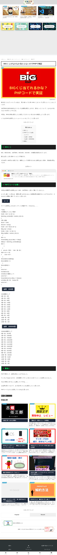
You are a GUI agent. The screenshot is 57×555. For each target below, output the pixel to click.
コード (27, 134)
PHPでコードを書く (29, 132)
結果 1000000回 (29, 139)
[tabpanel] (10, 13)
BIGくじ (26, 130)
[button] (53, 325)
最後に (25, 141)
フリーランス (47, 549)
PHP (3, 395)
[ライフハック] (21, 29)
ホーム (28, 547)
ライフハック (28, 549)
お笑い (9, 549)
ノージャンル (9, 395)
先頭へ (9, 545)
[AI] (35, 29)
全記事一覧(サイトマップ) (47, 545)
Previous (1, 13)
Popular (17, 514)
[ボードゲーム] (7, 29)
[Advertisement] (28, 41)
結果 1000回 (28, 137)
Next (56, 13)
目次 (26, 127)
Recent (43, 514)
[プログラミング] (49, 29)
